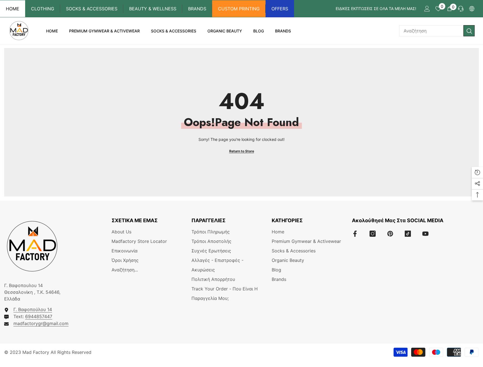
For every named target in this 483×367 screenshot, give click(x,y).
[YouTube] (425, 233)
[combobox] (431, 30)
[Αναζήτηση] (437, 30)
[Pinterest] (390, 233)
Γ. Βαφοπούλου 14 (32, 309)
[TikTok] (408, 233)
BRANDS (197, 8)
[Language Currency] (472, 8)
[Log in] (427, 8)
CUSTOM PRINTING (239, 8)
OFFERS (279, 8)
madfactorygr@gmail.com (40, 323)
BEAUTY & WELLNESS (152, 8)
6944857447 (38, 316)
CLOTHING (42, 8)
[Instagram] (372, 233)
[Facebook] (355, 233)
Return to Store (241, 151)
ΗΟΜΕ (12, 8)
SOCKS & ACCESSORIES (91, 8)
